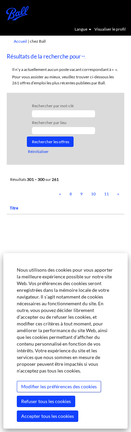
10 (93, 193)
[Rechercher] (105, 12)
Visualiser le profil (110, 29)
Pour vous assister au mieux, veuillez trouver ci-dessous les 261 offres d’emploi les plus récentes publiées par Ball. (63, 79)
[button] (122, 12)
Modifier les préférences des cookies (59, 386)
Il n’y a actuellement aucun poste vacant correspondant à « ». (65, 69)
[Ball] (15, 12)
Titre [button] (14, 207)
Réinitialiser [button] (38, 151)
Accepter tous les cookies (47, 416)
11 (106, 193)
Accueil (20, 41)
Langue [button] (81, 29)
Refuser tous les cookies (46, 401)
